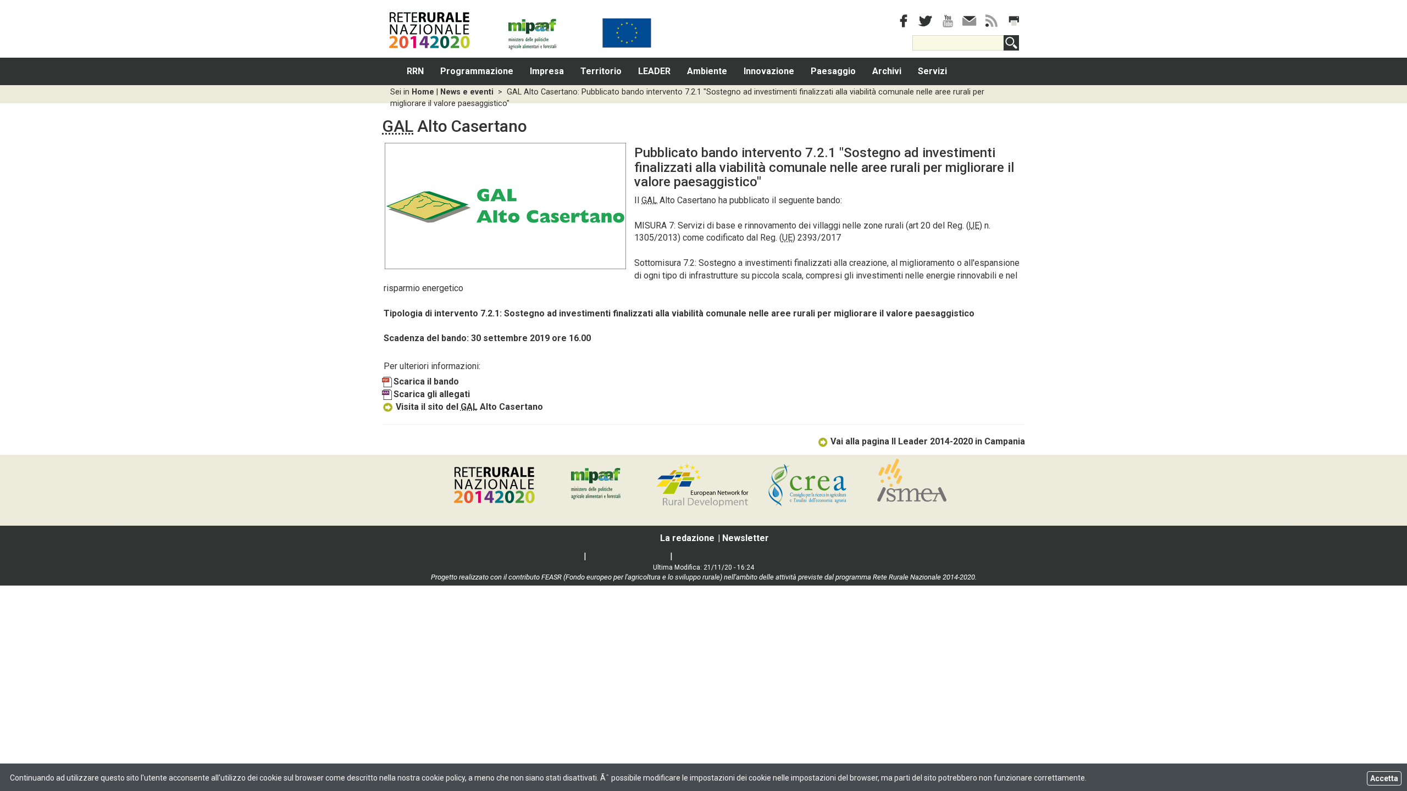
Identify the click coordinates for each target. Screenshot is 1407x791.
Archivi (886, 71)
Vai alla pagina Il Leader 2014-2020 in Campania (927, 441)
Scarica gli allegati (432, 394)
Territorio (601, 71)
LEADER (654, 71)
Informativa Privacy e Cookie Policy (749, 556)
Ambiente (707, 71)
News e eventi (467, 92)
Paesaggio (833, 71)
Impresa (547, 71)
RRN (415, 71)
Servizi (932, 71)
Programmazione (476, 71)
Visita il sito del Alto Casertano (469, 407)
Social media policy (628, 556)
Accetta (1384, 778)
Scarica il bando (426, 381)
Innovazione (769, 71)
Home (423, 92)
